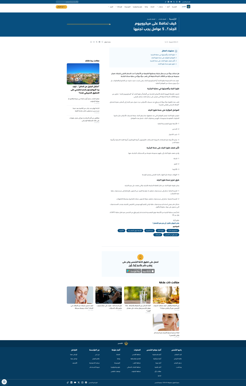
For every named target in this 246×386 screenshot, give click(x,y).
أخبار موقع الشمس (154, 350)
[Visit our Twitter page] (174, 2)
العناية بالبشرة (151, 19)
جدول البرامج (178, 363)
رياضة (146, 7)
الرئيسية (174, 7)
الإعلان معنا (73, 354)
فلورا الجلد (160, 230)
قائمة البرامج (178, 359)
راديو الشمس (176, 350)
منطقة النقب (137, 363)
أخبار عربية (158, 363)
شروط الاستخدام (95, 367)
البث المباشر (60, 7)
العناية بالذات (162, 19)
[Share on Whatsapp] (91, 42)
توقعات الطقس (115, 371)
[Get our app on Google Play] (133, 271)
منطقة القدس (136, 354)
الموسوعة (127, 7)
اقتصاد (152, 7)
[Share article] (102, 42)
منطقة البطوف (136, 371)
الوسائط (119, 7)
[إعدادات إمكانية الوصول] (4, 381)
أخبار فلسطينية (157, 354)
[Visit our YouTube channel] (171, 2)
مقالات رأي (158, 371)
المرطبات (157, 235)
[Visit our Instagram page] (176, 2)
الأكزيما (121, 230)
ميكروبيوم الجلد (172, 230)
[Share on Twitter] (97, 42)
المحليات (137, 350)
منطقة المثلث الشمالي (134, 367)
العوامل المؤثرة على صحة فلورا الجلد (163, 58)
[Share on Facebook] (100, 42)
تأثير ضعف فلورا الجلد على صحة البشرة (162, 61)
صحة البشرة (149, 230)
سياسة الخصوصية (94, 363)
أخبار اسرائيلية (157, 359)
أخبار (168, 7)
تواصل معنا (74, 359)
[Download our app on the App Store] (148, 271)
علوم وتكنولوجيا (137, 7)
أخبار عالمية (158, 367)
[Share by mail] (94, 42)
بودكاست (179, 367)
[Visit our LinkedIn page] (168, 2)
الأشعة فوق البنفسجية (135, 230)
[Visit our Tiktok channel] (165, 2)
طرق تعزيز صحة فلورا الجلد (166, 64)
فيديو (159, 376)
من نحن (97, 354)
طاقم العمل (96, 359)
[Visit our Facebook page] (179, 2)
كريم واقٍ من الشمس (171, 235)
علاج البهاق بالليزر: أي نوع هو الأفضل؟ (166, 223)
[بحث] (77, 1)
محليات (161, 7)
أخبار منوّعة (116, 350)
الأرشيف (74, 363)
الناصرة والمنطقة (136, 359)
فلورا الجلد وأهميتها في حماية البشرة (163, 55)
